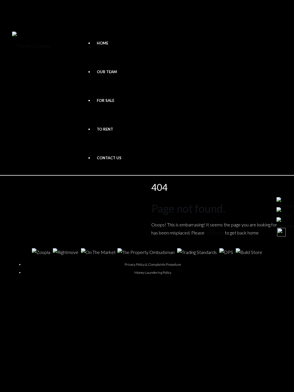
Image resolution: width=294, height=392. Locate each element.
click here (214, 232)
